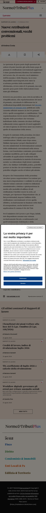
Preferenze (23, 278)
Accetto (23, 283)
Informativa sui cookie (29, 260)
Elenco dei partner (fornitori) (12, 271)
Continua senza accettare (35, 227)
